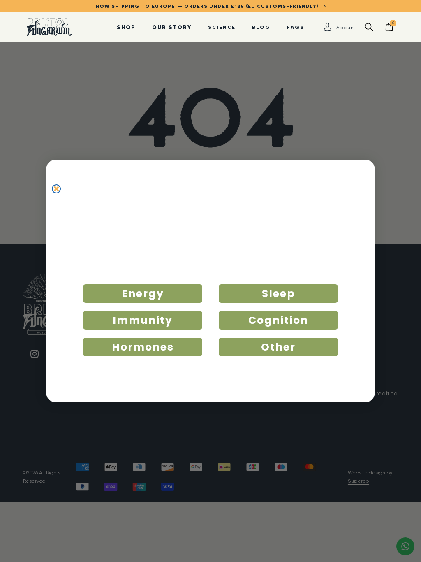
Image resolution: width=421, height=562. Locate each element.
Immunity (143, 320)
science (222, 27)
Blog (261, 27)
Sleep (278, 293)
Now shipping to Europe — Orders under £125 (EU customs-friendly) (209, 6)
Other (278, 347)
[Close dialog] (56, 189)
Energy (143, 293)
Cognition (278, 320)
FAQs (295, 27)
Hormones (143, 347)
